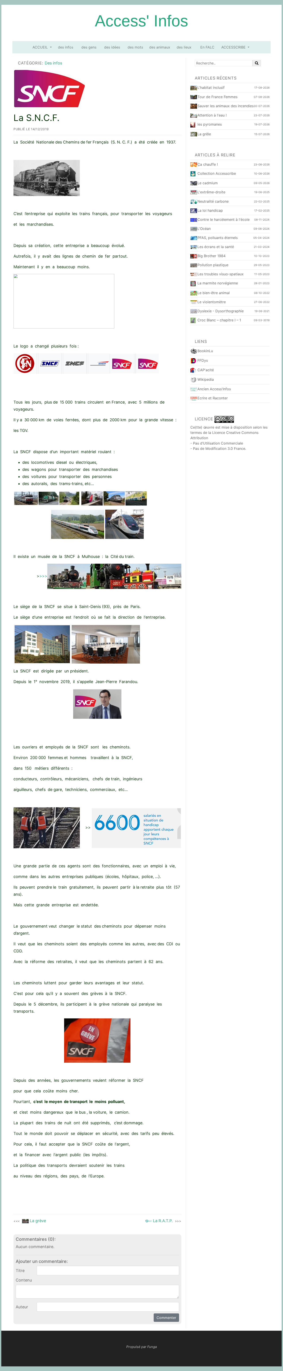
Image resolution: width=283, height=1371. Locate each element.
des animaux (159, 47)
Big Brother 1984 (211, 256)
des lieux (184, 47)
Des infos (53, 63)
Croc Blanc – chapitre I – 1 (219, 320)
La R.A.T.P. (166, 1220)
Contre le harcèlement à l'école (223, 219)
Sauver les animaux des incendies (225, 106)
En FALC (207, 47)
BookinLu (205, 351)
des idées (112, 47)
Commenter (166, 1317)
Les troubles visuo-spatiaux (220, 274)
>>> (43, 576)
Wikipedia (205, 379)
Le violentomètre (211, 302)
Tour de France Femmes (217, 97)
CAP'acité (205, 370)
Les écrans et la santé (215, 247)
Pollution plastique (212, 265)
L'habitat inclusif (211, 87)
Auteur (22, 1307)
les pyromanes (209, 124)
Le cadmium (207, 183)
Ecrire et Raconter (212, 398)
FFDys (202, 360)
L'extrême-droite (211, 192)
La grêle (204, 134)
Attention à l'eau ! (212, 115)
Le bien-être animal (213, 293)
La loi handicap (210, 210)
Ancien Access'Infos (214, 389)
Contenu (24, 1280)
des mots (135, 47)
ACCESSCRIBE (234, 47)
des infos (65, 47)
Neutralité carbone (213, 201)
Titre (20, 1270)
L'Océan (204, 228)
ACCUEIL (41, 47)
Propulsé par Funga (141, 1347)
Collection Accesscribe (216, 173)
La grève (29, 1220)
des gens (88, 47)
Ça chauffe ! (207, 164)
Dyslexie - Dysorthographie (220, 311)
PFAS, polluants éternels (217, 237)
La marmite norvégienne (217, 283)
